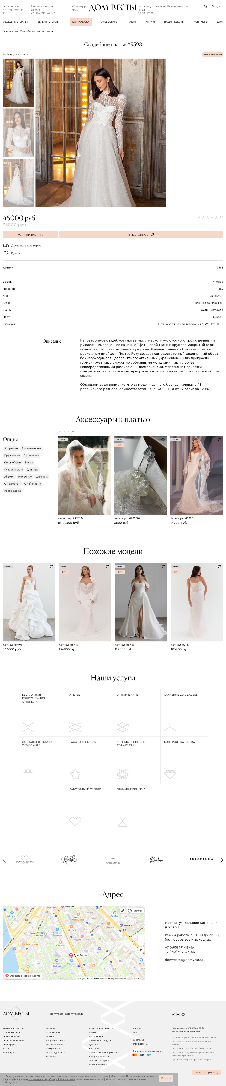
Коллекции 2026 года (14, 1028)
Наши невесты (53, 1032)
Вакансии (51, 1056)
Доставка (94, 1044)
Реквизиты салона (55, 1044)
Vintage (218, 281)
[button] (37, 133)
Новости (136, 1028)
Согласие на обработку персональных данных (191, 1043)
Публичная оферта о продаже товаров (191, 1059)
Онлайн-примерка (131, 789)
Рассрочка (94, 1048)
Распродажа (9, 1052)
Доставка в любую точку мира (37, 744)
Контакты (138, 1040)
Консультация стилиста (101, 1028)
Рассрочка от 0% (82, 742)
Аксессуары (9, 1044)
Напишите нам (140, 1044)
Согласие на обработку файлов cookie (191, 1048)
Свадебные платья (12, 1032)
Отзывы (50, 1036)
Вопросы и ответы (55, 1040)
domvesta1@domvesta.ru (185, 960)
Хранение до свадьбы (181, 694)
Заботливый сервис (85, 789)
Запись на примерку (206, 1072)
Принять (166, 1078)
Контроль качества (179, 742)
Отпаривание (127, 694)
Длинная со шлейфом (209, 302)
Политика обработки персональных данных (194, 1037)
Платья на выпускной (13, 1040)
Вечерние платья (11, 1036)
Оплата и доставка (55, 1052)
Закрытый (216, 295)
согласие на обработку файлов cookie (51, 1079)
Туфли (6, 1048)
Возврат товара (54, 1048)
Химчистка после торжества (131, 744)
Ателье (74, 694)
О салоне (51, 1028)
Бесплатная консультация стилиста (33, 698)
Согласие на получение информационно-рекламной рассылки (193, 1054)
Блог (134, 1032)
